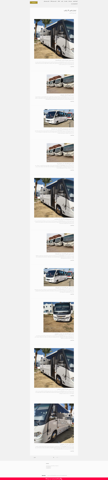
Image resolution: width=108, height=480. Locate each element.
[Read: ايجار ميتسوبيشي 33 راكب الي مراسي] (54, 197)
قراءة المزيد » (72, 66)
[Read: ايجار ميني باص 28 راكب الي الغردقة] (59, 277)
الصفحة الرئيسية (75, 1)
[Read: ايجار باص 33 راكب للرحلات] (60, 83)
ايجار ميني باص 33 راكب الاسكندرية (65, 60)
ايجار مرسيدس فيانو (46, 1)
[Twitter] (43, 475)
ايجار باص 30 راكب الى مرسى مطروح (64, 334)
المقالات (59, 1)
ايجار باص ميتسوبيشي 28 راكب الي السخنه (62, 129)
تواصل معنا (65, 1)
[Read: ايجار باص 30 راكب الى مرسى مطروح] (58, 317)
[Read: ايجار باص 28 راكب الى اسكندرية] (60, 152)
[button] (34, 2)
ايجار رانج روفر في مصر (74, 3)
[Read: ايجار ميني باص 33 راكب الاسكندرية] (54, 38)
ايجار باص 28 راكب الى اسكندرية (65, 164)
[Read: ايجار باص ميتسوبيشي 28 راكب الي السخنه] (59, 118)
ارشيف (62, 1)
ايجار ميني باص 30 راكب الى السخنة (64, 254)
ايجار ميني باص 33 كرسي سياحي (65, 389)
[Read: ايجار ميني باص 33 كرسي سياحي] (54, 367)
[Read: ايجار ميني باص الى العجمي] (54, 423)
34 (53, 457)
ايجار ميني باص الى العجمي (67, 445)
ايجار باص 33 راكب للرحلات (67, 95)
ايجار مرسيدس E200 (53, 1)
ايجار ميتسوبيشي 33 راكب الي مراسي (64, 219)
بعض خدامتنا (70, 1)
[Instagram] (42, 475)
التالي (34, 457)
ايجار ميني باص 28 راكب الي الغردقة (64, 288)
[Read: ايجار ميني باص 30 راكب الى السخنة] (60, 242)
